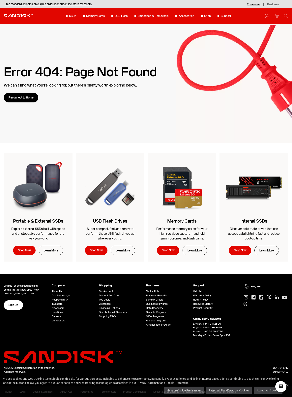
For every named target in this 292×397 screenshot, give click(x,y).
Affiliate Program (155, 320)
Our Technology (61, 295)
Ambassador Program (158, 324)
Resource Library (203, 304)
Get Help (198, 291)
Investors (57, 304)
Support (226, 16)
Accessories (186, 16)
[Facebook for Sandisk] (253, 297)
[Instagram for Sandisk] (246, 297)
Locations (57, 312)
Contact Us (58, 320)
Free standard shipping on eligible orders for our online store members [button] (48, 4)
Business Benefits (156, 295)
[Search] (285, 16)
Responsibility (60, 299)
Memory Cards (95, 16)
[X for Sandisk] (269, 297)
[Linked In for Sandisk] (277, 297)
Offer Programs (155, 316)
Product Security (203, 308)
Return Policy (201, 299)
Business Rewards (157, 304)
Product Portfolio (109, 295)
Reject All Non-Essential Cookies (229, 390)
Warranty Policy (202, 295)
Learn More (51, 250)
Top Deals (104, 299)
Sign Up (13, 305)
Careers (56, 316)
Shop (207, 16)
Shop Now (24, 250)
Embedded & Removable (153, 16)
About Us (57, 291)
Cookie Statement (177, 383)
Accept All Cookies (268, 390)
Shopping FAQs (108, 316)
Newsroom (58, 308)
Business (273, 4)
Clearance (105, 304)
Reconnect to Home (21, 97)
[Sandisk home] (18, 15)
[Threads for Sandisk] (245, 304)
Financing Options (109, 308)
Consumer (253, 4)
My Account (106, 291)
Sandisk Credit (154, 299)
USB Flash (121, 16)
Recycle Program (156, 312)
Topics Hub (152, 291)
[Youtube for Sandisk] (284, 298)
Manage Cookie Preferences (183, 390)
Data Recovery (154, 308)
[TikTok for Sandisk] (261, 297)
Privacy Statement (148, 383)
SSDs (72, 16)
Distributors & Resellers (113, 312)
